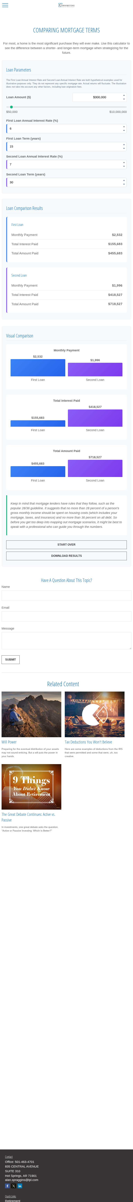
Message (8, 628)
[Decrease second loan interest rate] (124, 166)
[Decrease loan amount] (124, 99)
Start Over (66, 544)
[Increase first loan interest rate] (124, 127)
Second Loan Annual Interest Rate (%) (34, 156)
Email (5, 607)
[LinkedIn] (19, 1186)
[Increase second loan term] (124, 180)
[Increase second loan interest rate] (124, 162)
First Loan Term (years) (23, 138)
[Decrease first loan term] (124, 148)
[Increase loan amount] (124, 95)
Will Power (9, 742)
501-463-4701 (24, 1162)
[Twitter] (13, 1186)
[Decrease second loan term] (124, 184)
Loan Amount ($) (18, 97)
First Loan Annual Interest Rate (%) (32, 120)
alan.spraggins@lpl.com (21, 1180)
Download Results (66, 555)
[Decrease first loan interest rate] (124, 131)
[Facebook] (7, 1186)
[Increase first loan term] (124, 144)
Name (6, 587)
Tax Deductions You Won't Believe (88, 742)
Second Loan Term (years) (25, 174)
